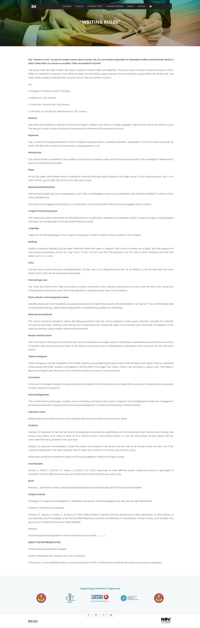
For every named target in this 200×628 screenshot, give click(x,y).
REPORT (130, 6)
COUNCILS (79, 6)
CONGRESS (66, 6)
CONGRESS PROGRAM (114, 6)
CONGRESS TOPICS (94, 6)
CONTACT (141, 6)
